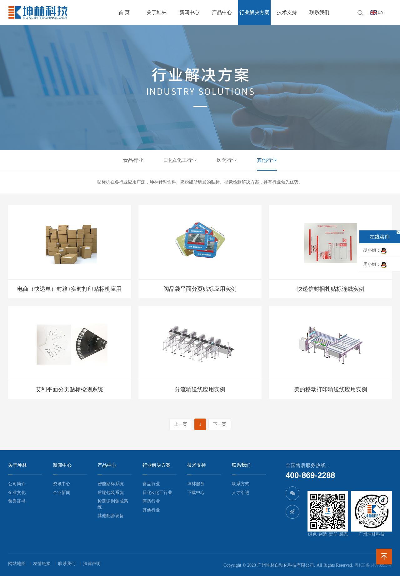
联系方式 (240, 483)
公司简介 (17, 483)
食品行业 (133, 160)
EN (380, 12)
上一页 (180, 424)
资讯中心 (61, 483)
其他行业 (267, 160)
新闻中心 (189, 12)
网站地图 (17, 563)
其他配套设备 (111, 515)
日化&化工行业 (180, 160)
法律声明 (92, 563)
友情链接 (42, 563)
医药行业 (227, 160)
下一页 (219, 424)
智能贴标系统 (111, 483)
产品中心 (222, 12)
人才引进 (240, 492)
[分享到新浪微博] (292, 512)
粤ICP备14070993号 (373, 565)
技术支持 (287, 12)
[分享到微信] (292, 493)
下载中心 (196, 492)
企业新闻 (61, 492)
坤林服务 (196, 483)
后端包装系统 (111, 492)
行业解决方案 (254, 12)
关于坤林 (157, 12)
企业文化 (17, 492)
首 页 (124, 12)
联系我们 (319, 12)
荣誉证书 (17, 501)
